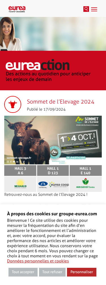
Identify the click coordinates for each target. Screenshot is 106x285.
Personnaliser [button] (81, 272)
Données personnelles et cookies (38, 261)
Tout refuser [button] (52, 272)
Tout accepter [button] (23, 272)
